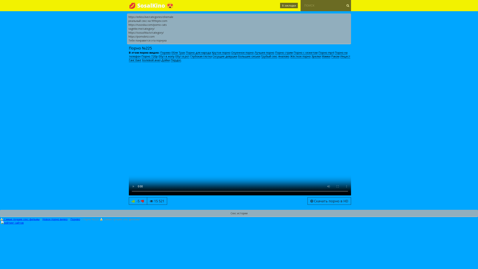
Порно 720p (149, 56)
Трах (182, 52)
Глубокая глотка (201, 56)
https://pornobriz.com (141, 36)
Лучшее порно (264, 52)
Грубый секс (269, 56)
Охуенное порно (242, 52)
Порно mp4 (326, 52)
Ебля (174, 52)
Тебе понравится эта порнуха (147, 40)
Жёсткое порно (300, 56)
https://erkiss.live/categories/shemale (150, 17)
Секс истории (239, 213)
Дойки (165, 60)
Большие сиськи (249, 56)
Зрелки (316, 56)
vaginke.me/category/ (141, 28)
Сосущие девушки (224, 56)
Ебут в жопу (167, 56)
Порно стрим (284, 52)
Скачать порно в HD (330, 201)
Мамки (326, 56)
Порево (165, 52)
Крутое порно (221, 52)
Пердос (176, 60)
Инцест (345, 56)
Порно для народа (198, 52)
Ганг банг (135, 60)
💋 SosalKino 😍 (151, 5)
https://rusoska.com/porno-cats (147, 25)
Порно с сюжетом (306, 52)
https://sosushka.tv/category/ (146, 32)
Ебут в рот (182, 56)
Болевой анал (151, 60)
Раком (335, 56)
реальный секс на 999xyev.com (147, 21)
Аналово (283, 56)
